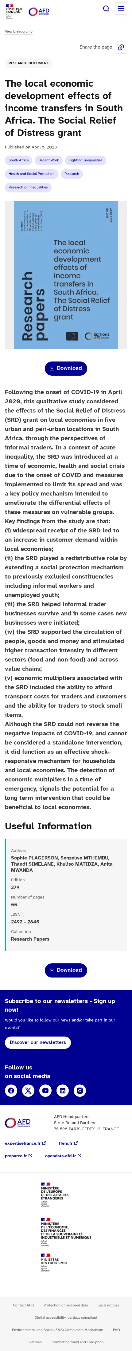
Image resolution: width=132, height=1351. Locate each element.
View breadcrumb (19, 32)
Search (106, 8)
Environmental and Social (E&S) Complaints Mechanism (57, 1330)
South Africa (19, 160)
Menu (121, 8)
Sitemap (35, 1342)
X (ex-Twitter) (28, 1090)
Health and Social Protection (32, 174)
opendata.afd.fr (60, 1156)
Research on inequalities (28, 187)
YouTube (45, 1090)
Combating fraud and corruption (78, 1342)
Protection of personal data (66, 1305)
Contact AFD (23, 1305)
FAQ (116, 1330)
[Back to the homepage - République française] (45, 11)
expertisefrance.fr (23, 1143)
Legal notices (108, 1305)
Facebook (11, 1090)
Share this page (121, 47)
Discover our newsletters (38, 1042)
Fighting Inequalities (86, 160)
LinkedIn (62, 1090)
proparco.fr (16, 1156)
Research (71, 174)
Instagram (80, 1090)
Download (69, 368)
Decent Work (48, 160)
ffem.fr (65, 1143)
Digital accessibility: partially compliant (66, 1318)
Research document (29, 63)
